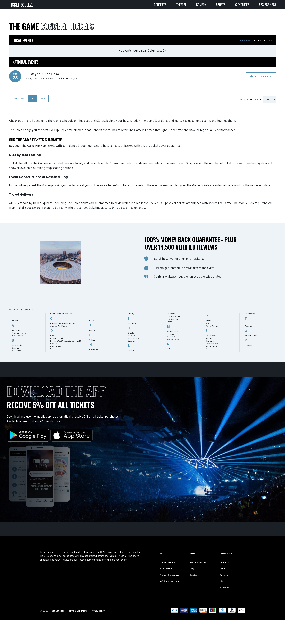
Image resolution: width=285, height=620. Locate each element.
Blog (222, 581)
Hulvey (131, 314)
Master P (171, 336)
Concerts (160, 4)
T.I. (246, 323)
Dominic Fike (56, 346)
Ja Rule (131, 335)
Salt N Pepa (211, 335)
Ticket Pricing (167, 562)
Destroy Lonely (57, 338)
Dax (52, 335)
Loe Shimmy (172, 319)
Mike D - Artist (173, 339)
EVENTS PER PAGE (251, 99)
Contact (194, 575)
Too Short (249, 326)
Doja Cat (54, 343)
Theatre (181, 4)
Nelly (169, 349)
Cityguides (242, 4)
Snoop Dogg (211, 346)
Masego (170, 334)
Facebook (225, 587)
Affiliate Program (169, 581)
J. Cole (131, 333)
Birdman (15, 348)
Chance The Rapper (59, 326)
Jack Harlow (133, 338)
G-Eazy (92, 340)
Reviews (224, 575)
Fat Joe (92, 330)
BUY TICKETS (262, 76)
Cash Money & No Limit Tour (63, 323)
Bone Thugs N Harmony (61, 314)
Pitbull (208, 321)
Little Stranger (173, 316)
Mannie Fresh (173, 331)
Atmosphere (17, 335)
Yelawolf (248, 345)
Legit (222, 568)
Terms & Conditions (77, 611)
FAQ (192, 568)
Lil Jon (131, 350)
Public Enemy (212, 326)
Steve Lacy (210, 349)
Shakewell (210, 341)
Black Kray (16, 350)
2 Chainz (15, 321)
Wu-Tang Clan (251, 335)
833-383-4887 (267, 4)
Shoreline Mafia (213, 343)
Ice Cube (132, 323)
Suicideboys (250, 314)
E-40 (91, 321)
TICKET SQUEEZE (21, 5)
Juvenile (131, 341)
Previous (19, 98)
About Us (224, 562)
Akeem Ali (16, 330)
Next (44, 98)
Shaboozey (211, 338)
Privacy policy (98, 611)
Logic (169, 322)
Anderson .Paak (19, 333)
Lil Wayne (171, 314)
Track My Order (198, 562)
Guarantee (166, 568)
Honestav (93, 349)
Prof (207, 323)
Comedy (201, 4)
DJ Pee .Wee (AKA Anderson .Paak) (65, 341)
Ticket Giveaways (169, 575)
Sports (220, 4)
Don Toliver (55, 349)
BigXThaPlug (17, 345)
